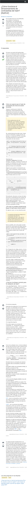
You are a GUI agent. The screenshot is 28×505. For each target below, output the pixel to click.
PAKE (20, 430)
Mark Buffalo (16, 296)
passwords (8, 41)
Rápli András (16, 337)
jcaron (18, 434)
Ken (18, 467)
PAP (7, 398)
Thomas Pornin (16, 95)
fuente (7, 43)
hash (14, 41)
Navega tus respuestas (6, 16)
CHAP (7, 404)
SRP (15, 429)
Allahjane (15, 43)
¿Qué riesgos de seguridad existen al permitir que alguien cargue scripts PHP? (13, 483)
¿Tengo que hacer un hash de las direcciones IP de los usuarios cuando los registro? (13, 481)
